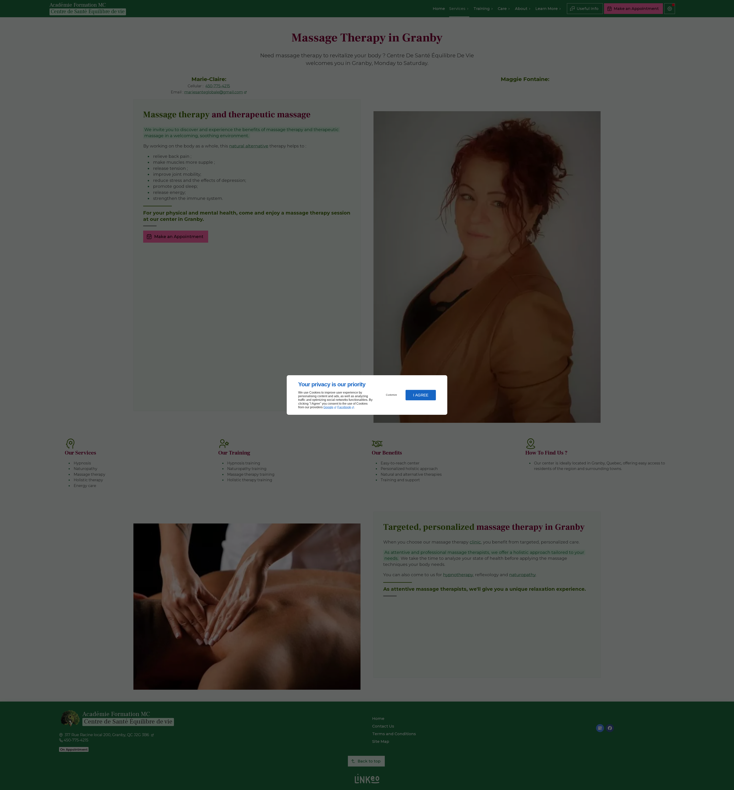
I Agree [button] (420, 395)
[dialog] (367, 395)
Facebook (344, 407)
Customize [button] (391, 395)
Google (328, 407)
